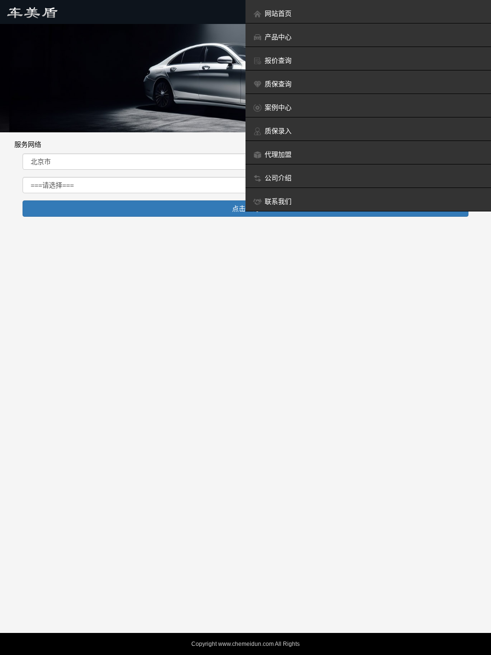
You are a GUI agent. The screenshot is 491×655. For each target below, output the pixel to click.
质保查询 (278, 84)
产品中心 (278, 37)
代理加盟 (278, 154)
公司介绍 (278, 178)
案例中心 (278, 107)
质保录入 (278, 131)
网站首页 (278, 13)
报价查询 (278, 60)
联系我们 (278, 201)
